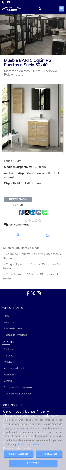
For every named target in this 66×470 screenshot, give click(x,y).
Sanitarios (9, 349)
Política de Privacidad (15, 334)
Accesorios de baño (14, 368)
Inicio (6, 315)
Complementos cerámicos (18, 387)
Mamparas (10, 374)
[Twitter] (33, 294)
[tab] (18, 235)
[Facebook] (28, 294)
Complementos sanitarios (17, 393)
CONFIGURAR (18, 453)
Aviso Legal (10, 322)
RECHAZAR (49, 453)
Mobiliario (9, 362)
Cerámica (9, 355)
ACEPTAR (33, 463)
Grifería (8, 380)
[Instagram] (39, 294)
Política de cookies (28, 444)
